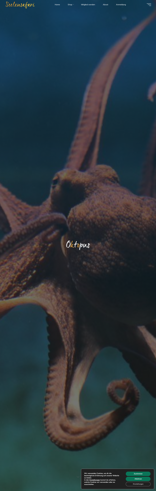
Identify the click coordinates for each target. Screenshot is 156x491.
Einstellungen (94, 480)
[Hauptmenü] (149, 4)
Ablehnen (138, 479)
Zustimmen (138, 474)
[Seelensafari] (20, 4)
